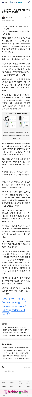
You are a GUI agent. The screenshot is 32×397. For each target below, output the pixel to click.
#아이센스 (21, 299)
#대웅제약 (21, 306)
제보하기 (4, 382)
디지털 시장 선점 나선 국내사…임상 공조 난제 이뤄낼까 (16, 335)
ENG (6, 2)
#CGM (5, 299)
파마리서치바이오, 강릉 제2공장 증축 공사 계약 (14, 356)
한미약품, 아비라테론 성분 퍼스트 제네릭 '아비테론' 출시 (16, 359)
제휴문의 (12, 382)
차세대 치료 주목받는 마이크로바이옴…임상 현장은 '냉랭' (16, 347)
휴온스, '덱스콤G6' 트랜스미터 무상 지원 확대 (14, 327)
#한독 (13, 299)
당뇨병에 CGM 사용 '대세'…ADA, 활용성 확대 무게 (15, 333)
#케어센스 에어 (20, 302)
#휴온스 (5, 310)
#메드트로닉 (7, 302)
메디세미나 (12, 386)
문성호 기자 (9, 17)
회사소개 (4, 386)
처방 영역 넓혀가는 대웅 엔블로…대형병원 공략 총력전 (16, 330)
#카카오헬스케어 (8, 306)
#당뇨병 (5, 314)
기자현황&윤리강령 (20, 382)
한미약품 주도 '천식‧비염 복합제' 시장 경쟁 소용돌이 (15, 353)
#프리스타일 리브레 (18, 310)
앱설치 (20, 386)
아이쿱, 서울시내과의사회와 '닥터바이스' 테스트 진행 (16, 350)
